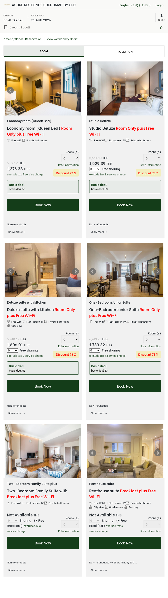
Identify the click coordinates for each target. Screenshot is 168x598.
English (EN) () (134, 5)
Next (75, 90)
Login (160, 5)
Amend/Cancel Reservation (23, 39)
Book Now (43, 204)
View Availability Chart (62, 39)
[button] (84, 17)
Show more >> (16, 231)
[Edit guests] (161, 27)
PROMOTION (124, 51)
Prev (10, 90)
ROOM (44, 51)
